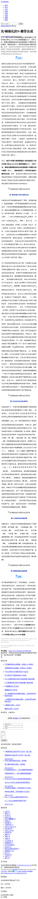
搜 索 (21, 24)
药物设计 (9, 851)
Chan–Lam (9, 830)
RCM (7, 815)
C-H (7, 811)
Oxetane (8, 854)
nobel (8, 817)
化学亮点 (7, 26)
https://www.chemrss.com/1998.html (20, 651)
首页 (6, 5)
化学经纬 (15, 869)
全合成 (8, 828)
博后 (7, 813)
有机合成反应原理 (12, 849)
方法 (6, 9)
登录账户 (15, 718)
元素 (7, 838)
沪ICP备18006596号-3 (21, 873)
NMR (7, 821)
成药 (7, 834)
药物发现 (9, 843)
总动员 (8, 832)
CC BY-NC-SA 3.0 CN (24, 865)
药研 (6, 11)
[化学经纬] (5, 2)
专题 (6, 16)
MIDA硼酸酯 (10, 819)
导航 (6, 20)
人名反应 (9, 841)
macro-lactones (10, 827)
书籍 (6, 14)
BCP (7, 853)
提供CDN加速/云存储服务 (25, 871)
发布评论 (4, 740)
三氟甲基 (9, 825)
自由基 (8, 822)
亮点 (6, 7)
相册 (6, 18)
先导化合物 (10, 845)
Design (8, 847)
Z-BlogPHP (4, 871)
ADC (7, 856)
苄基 (7, 836)
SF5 (7, 858)
